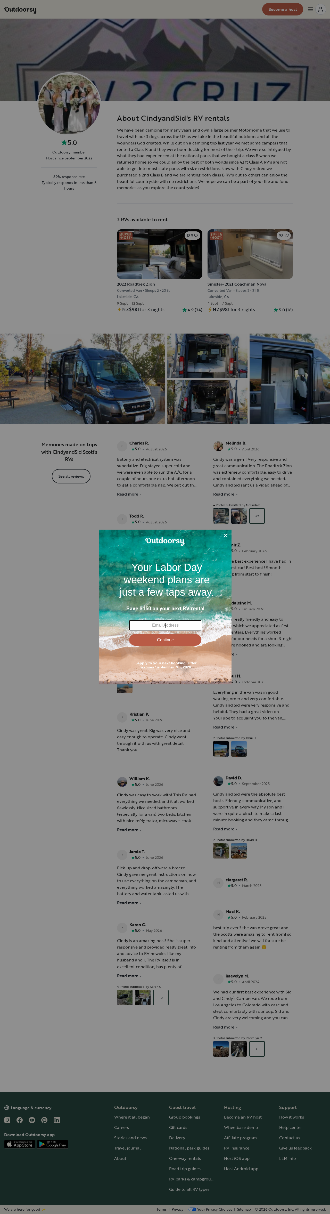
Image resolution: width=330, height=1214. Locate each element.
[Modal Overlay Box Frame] (165, 607)
